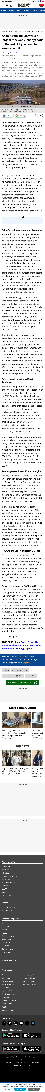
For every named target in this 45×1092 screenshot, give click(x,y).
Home (3, 10)
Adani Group (31, 676)
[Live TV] (41, 5)
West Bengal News (29, 984)
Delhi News (6, 978)
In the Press (6, 879)
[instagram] (15, 1023)
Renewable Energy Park (12, 676)
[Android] (35, 1)
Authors (5, 892)
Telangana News (28, 981)
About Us (5, 870)
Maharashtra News (29, 975)
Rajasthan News (28, 978)
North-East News (8, 991)
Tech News (6, 943)
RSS (30, 1065)
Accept (20, 1089)
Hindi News (6, 886)
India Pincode (7, 910)
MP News (5, 988)
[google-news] (33, 1023)
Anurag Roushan (16, 53)
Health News (6, 952)
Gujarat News (7, 1004)
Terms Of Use (20, 1062)
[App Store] (31, 1035)
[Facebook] (4, 1023)
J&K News (5, 1007)
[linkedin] (27, 1023)
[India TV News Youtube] (43, 1)
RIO (25, 1065)
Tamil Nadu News (8, 994)
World (26, 10)
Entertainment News (9, 936)
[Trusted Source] (20, 116)
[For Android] (11, 1049)
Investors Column (8, 883)
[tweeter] (10, 1023)
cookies (8, 1089)
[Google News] (8, 116)
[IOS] (33, 1)
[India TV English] (24, 5)
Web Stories (6, 895)
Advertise (5, 873)
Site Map (9, 1062)
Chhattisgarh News (9, 1000)
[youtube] (21, 1023)
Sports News (6, 939)
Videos (12, 10)
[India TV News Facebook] (38, 1)
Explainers (5, 946)
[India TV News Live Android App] (11, 1035)
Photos (4, 930)
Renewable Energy (20, 670)
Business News (7, 949)
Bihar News (6, 975)
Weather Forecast (8, 907)
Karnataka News (8, 1010)
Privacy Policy (33, 1062)
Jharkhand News (8, 984)
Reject (34, 1089)
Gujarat (10, 31)
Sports (34, 10)
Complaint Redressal (9, 876)
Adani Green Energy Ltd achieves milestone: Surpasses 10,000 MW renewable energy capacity (21, 645)
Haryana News (7, 981)
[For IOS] (31, 1049)
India (19, 10)
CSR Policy (17, 1065)
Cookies (6, 1084)
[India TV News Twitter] (41, 1)
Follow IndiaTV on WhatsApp (20, 682)
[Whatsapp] (36, 115)
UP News (5, 997)
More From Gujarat (22, 707)
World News (6, 926)
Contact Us (6, 866)
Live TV (4, 889)
